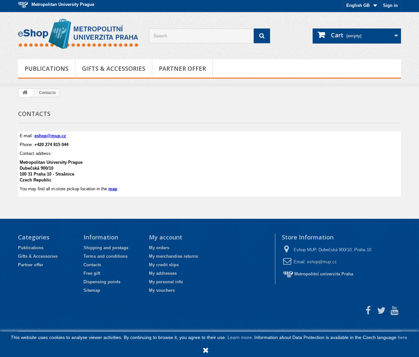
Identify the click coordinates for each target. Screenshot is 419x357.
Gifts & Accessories (113, 68)
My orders (159, 247)
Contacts (92, 264)
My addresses (163, 273)
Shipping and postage (105, 247)
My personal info (166, 281)
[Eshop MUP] (78, 34)
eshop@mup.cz (50, 135)
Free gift (91, 273)
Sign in (390, 5)
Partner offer (182, 68)
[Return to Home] (25, 93)
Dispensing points (101, 281)
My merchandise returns (173, 256)
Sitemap (91, 290)
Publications (46, 68)
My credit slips (164, 264)
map (112, 188)
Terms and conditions (105, 256)
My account (165, 237)
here (402, 337)
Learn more (240, 337)
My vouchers (162, 290)
